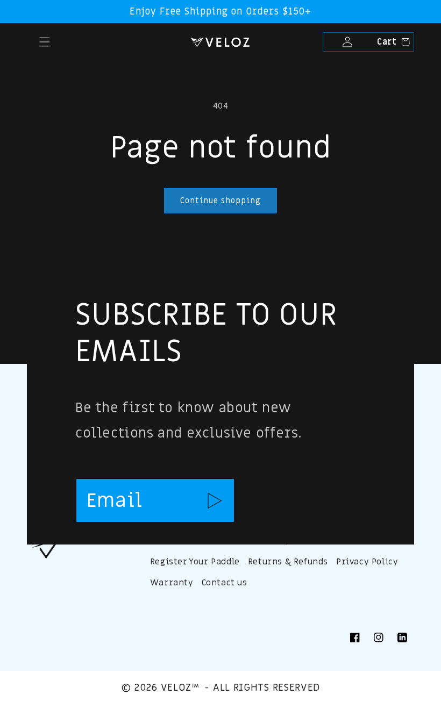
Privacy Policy (367, 562)
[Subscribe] (214, 500)
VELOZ (176, 687)
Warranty (172, 583)
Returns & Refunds (288, 562)
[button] (29, 42)
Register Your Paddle (195, 562)
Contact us (224, 583)
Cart (391, 42)
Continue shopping (220, 200)
